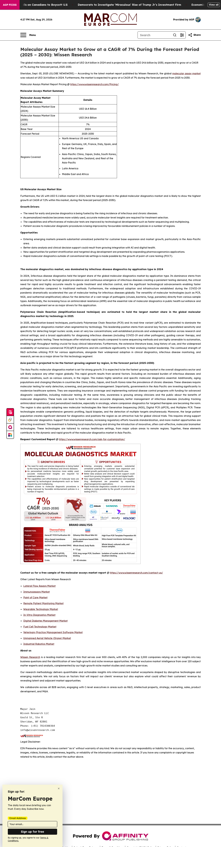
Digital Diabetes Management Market (45, 620)
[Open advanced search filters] (182, 35)
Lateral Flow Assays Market (39, 585)
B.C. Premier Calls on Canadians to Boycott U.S (35, 4)
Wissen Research (30, 657)
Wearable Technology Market (40, 609)
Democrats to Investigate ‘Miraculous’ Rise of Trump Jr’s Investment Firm (129, 4)
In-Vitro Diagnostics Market (39, 614)
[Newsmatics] (10, 435)
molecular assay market (186, 73)
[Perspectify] (10, 420)
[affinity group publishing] (10, 427)
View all (213, 4)
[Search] (174, 35)
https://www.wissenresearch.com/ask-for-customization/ (92, 439)
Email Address (17, 818)
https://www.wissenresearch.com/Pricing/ (94, 84)
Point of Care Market (35, 597)
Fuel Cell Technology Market (39, 626)
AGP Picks (10, 4)
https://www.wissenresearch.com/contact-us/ (136, 572)
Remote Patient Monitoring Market (43, 603)
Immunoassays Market (36, 591)
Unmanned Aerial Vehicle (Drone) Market (47, 638)
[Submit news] (10, 412)
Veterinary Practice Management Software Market (53, 632)
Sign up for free (32, 831)
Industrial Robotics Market (38, 643)
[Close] (58, 788)
